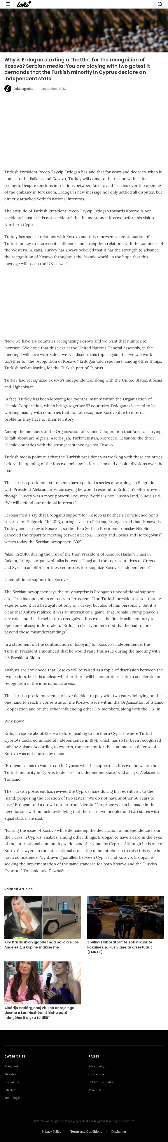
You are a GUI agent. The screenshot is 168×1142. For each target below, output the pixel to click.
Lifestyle (10, 1090)
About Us (94, 1090)
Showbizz (11, 1074)
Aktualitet (11, 1066)
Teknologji (12, 1098)
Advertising (96, 1066)
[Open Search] (160, 4)
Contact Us (96, 1074)
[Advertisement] (84, 134)
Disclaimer (118, 1131)
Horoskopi (11, 1082)
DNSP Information (101, 1082)
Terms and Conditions (86, 1131)
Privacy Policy (51, 1131)
